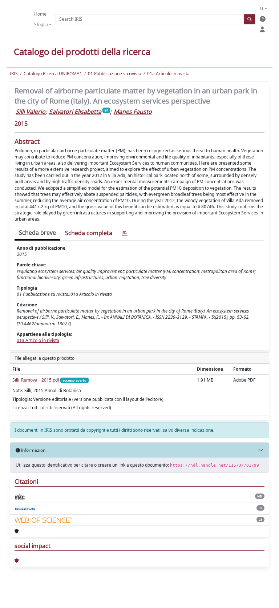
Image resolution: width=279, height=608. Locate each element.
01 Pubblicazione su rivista (114, 74)
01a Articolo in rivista (168, 74)
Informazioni (33, 450)
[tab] (124, 233)
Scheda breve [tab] (37, 233)
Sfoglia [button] (41, 24)
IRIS (14, 74)
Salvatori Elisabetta (75, 112)
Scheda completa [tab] (88, 233)
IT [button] (262, 8)
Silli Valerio (30, 112)
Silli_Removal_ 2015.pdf (35, 380)
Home (40, 14)
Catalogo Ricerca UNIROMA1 (53, 74)
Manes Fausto (133, 112)
